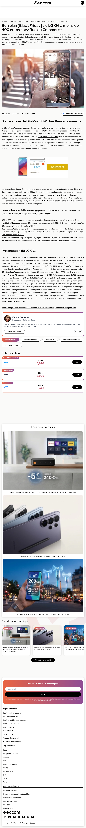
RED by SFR (8, 771)
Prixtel (5, 768)
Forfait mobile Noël (30, 340)
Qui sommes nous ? (11, 801)
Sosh (5, 778)
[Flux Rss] (32, 817)
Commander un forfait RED (24, 226)
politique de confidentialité (72, 699)
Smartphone (8, 734)
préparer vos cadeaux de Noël (26, 131)
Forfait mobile (23, 21)
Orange (6, 757)
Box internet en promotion (13, 717)
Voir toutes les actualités (43, 660)
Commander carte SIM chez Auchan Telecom (58, 241)
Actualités (12, 21)
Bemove (32, 823)
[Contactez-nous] (82, 3)
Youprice (6, 782)
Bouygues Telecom (10, 753)
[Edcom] (42, 2)
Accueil (4, 21)
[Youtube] (19, 817)
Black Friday (50, 340)
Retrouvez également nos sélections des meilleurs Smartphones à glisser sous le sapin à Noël (39, 308)
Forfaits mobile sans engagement (16, 720)
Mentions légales (10, 790)
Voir (77, 362)
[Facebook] (14, 817)
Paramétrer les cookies (12, 798)
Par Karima (6, 113)
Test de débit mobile (11, 738)
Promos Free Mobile (11, 724)
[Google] (5, 817)
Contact (6, 805)
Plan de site (7, 808)
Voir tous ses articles (14, 332)
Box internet (8, 731)
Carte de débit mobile (12, 741)
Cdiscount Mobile (10, 764)
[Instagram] (23, 817)
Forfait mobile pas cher (12, 713)
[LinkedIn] (80, 331)
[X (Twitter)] (75, 331)
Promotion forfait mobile (71, 340)
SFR (4, 761)
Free (5, 750)
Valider (43, 694)
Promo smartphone (11, 345)
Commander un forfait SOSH (13, 235)
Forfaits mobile (10, 340)
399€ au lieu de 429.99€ (48, 137)
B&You (5, 775)
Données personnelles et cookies (16, 794)
